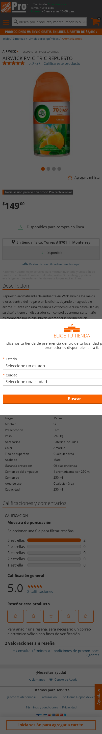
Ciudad (12, 375)
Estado (11, 359)
